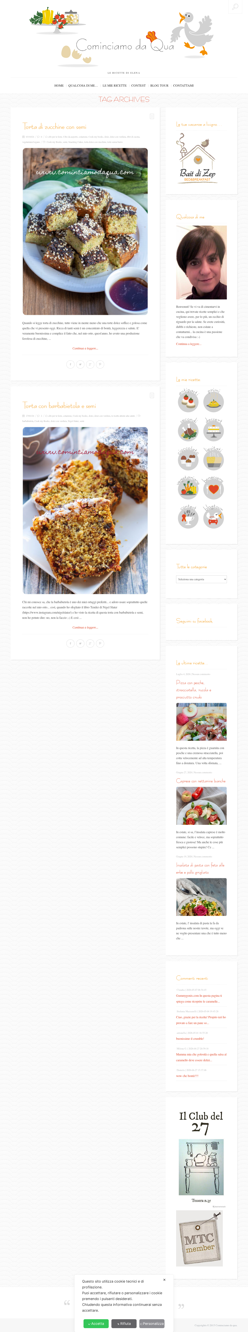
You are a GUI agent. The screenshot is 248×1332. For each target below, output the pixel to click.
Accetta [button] (97, 1324)
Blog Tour (159, 85)
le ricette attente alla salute (123, 415)
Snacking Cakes (75, 141)
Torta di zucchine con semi (54, 126)
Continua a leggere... (85, 348)
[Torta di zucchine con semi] (85, 231)
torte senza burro (115, 141)
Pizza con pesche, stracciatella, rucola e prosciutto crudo (193, 689)
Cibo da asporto (70, 136)
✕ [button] (164, 1280)
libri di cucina (133, 136)
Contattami (183, 85)
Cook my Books (54, 141)
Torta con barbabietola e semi (59, 405)
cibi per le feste (55, 136)
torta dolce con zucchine (95, 141)
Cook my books (96, 136)
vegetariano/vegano (31, 141)
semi (65, 141)
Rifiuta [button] (125, 1324)
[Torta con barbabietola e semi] (85, 511)
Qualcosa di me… (83, 85)
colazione (83, 136)
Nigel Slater (73, 420)
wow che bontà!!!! (187, 1076)
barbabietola (27, 420)
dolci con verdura (118, 136)
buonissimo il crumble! (190, 1038)
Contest (138, 85)
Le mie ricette (115, 85)
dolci (106, 136)
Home (59, 85)
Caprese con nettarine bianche (201, 780)
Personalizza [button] (153, 1324)
